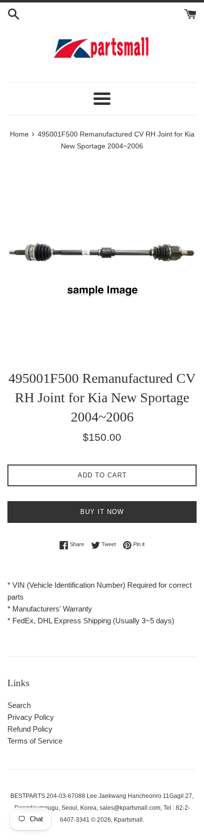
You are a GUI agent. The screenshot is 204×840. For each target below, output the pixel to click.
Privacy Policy (30, 717)
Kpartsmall (128, 819)
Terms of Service (34, 741)
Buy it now (102, 511)
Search (19, 705)
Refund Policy (29, 729)
